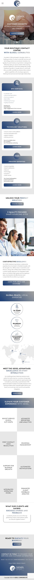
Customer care (8, 93)
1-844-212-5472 (9, 559)
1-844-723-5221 (29, 559)
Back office (7, 99)
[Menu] (2, 3)
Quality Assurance (9, 102)
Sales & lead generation (10, 95)
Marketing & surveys (9, 100)
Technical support (9, 97)
